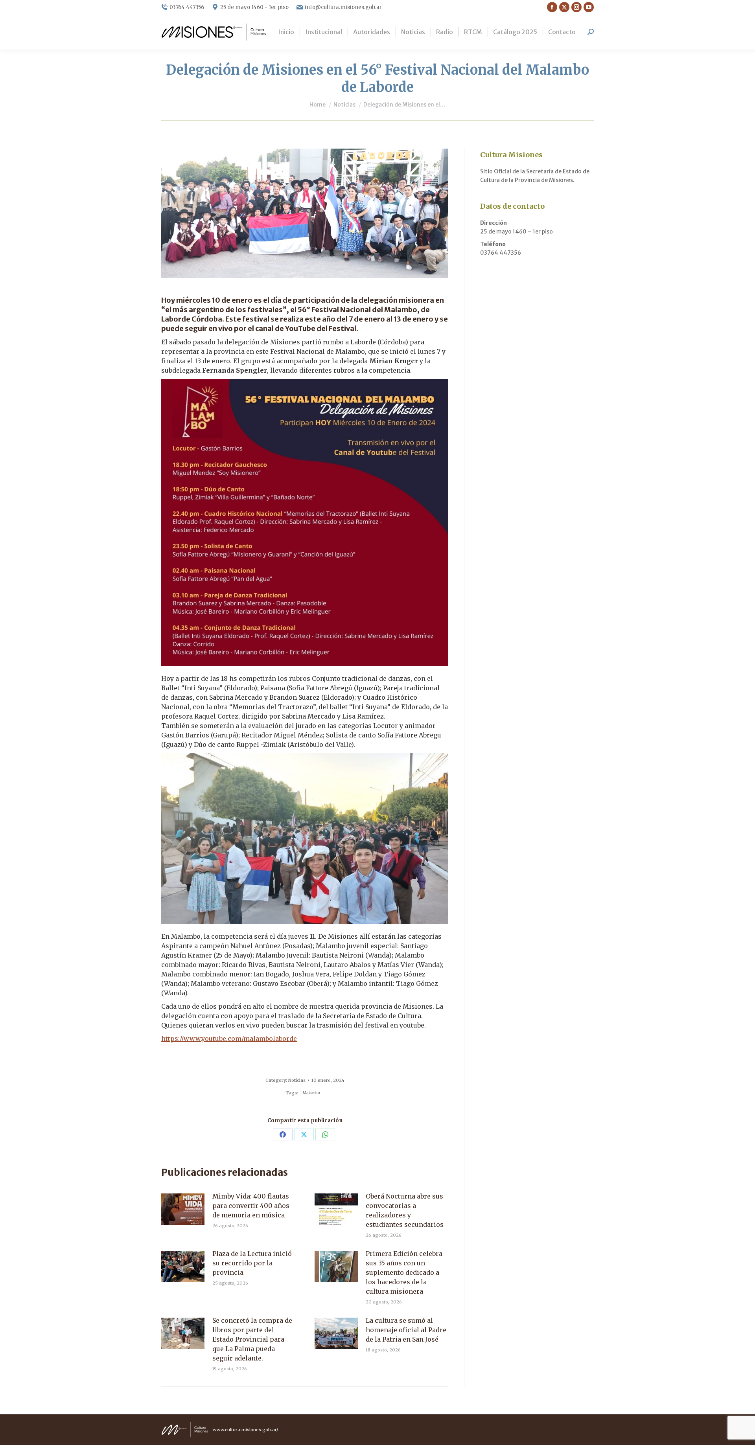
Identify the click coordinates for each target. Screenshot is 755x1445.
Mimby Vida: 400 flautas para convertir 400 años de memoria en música (250, 1205)
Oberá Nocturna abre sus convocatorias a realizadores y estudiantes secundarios (405, 1210)
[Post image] (182, 1209)
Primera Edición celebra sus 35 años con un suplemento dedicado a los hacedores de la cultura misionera (404, 1272)
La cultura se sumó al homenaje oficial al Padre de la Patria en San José (406, 1329)
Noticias (297, 1080)
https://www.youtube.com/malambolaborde (229, 1038)
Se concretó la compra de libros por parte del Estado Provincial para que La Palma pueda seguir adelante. (252, 1339)
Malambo (311, 1092)
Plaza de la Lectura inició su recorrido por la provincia (252, 1263)
